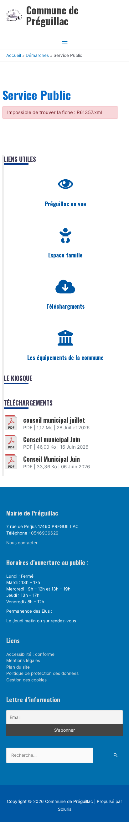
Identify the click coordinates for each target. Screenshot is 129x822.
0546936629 (45, 533)
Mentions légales (23, 660)
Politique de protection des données (42, 673)
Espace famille (65, 255)
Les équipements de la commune (65, 357)
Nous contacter (22, 542)
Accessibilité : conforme (30, 654)
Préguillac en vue (65, 204)
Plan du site (18, 667)
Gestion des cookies (26, 679)
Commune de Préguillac (52, 15)
